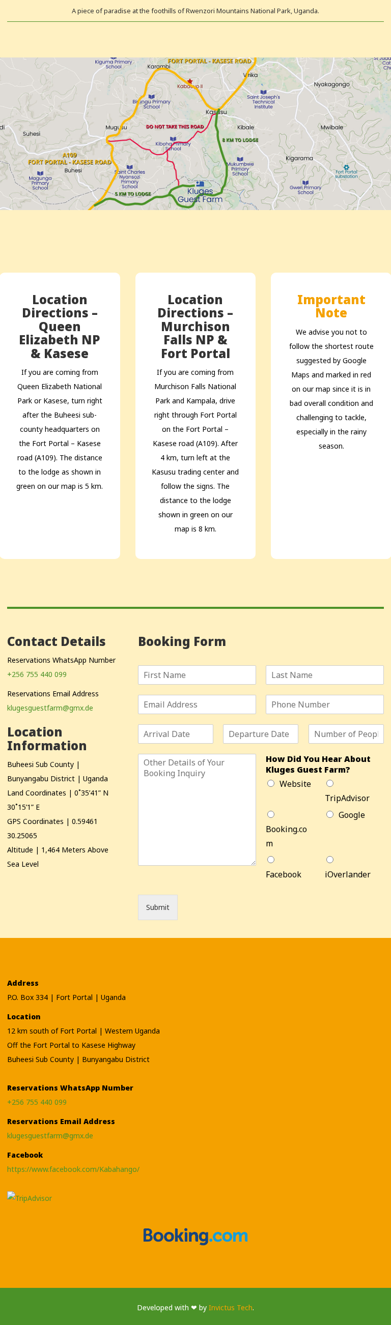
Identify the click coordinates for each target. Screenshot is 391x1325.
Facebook (283, 874)
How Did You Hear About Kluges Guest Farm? (318, 764)
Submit (158, 907)
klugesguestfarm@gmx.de (50, 708)
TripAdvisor (347, 798)
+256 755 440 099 (37, 674)
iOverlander (348, 874)
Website (295, 783)
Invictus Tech (231, 1307)
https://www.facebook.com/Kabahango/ (73, 1169)
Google (352, 814)
